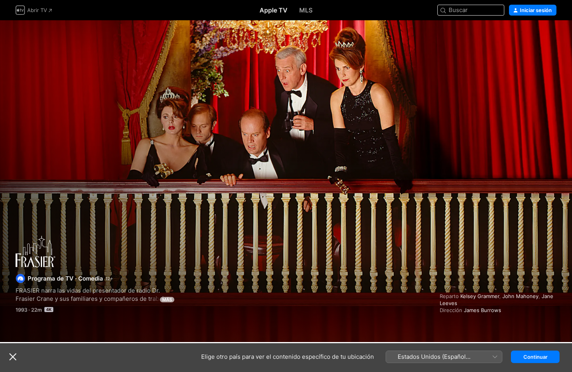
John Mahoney (520, 296)
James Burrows (482, 310)
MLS (305, 10)
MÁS (167, 299)
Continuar (535, 357)
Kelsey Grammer (479, 296)
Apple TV (274, 10)
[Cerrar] (12, 356)
